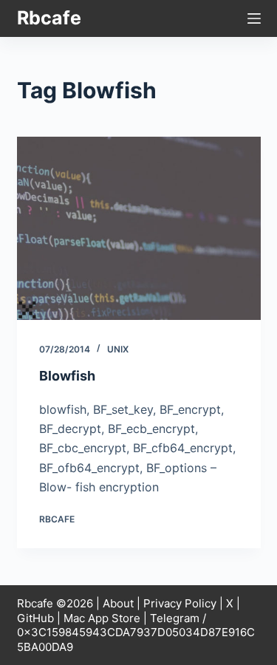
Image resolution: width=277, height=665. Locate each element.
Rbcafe (49, 18)
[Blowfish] (139, 228)
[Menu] (254, 18)
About (118, 603)
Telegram (174, 618)
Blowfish (67, 375)
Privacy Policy (179, 603)
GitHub (35, 618)
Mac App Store (102, 618)
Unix (118, 349)
